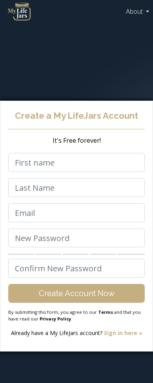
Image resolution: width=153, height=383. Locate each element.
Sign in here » (123, 333)
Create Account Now (77, 293)
